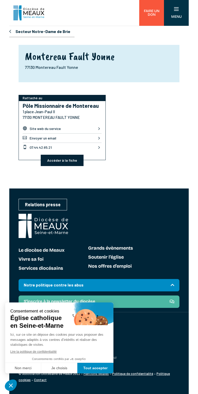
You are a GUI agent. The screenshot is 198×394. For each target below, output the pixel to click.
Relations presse (43, 204)
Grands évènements (110, 248)
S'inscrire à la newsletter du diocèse (59, 301)
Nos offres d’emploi (110, 266)
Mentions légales (96, 374)
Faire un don (151, 13)
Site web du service (42, 128)
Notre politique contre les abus (54, 284)
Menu (176, 16)
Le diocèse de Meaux (41, 250)
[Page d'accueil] (28, 13)
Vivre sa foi (31, 259)
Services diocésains (41, 268)
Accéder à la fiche (62, 160)
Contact (40, 380)
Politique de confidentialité (132, 374)
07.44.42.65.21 (37, 147)
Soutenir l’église (106, 257)
